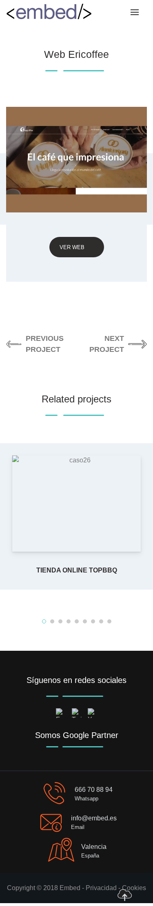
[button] (44, 621)
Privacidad (101, 887)
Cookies (134, 887)
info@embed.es (94, 818)
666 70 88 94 (94, 789)
